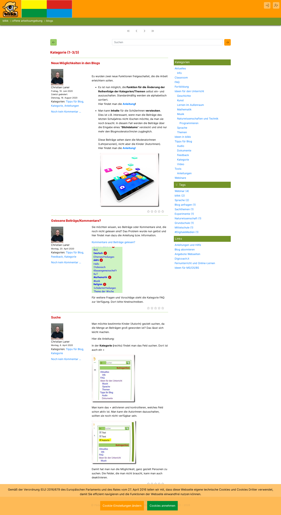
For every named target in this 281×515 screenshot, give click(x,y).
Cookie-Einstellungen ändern (122, 505)
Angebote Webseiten (187, 254)
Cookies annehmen (162, 505)
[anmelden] (267, 5)
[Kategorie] (53, 42)
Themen (182, 132)
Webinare (180, 177)
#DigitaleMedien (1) (187, 232)
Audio (180, 146)
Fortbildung (182, 86)
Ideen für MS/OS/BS (187, 267)
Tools (178, 168)
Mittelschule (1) (184, 227)
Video (180, 164)
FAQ (177, 82)
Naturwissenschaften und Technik (197, 118)
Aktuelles (180, 68)
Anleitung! (129, 148)
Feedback (57, 256)
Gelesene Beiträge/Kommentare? (76, 221)
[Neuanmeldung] (276, 5)
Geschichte (184, 95)
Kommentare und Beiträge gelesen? (113, 242)
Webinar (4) (182, 191)
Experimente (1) (184, 213)
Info (179, 73)
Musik (180, 114)
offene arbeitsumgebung (27, 20)
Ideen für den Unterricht (189, 91)
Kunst (180, 100)
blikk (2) (180, 195)
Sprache (182, 127)
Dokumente (184, 150)
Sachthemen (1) (184, 209)
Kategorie (57, 105)
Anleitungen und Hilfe (188, 245)
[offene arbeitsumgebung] (46, 8)
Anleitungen (71, 105)
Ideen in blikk (183, 136)
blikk (5, 20)
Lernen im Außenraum (190, 104)
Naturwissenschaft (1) (188, 218)
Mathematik (184, 109)
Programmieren (189, 123)
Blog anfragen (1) (185, 204)
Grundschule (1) (184, 223)
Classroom (181, 77)
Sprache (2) (182, 200)
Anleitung (129, 104)
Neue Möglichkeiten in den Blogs (75, 63)
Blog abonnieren (185, 249)
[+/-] (176, 184)
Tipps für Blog (74, 101)
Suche (56, 317)
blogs (49, 20)
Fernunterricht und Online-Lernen (195, 263)
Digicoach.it (182, 258)
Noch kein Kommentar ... (66, 111)
